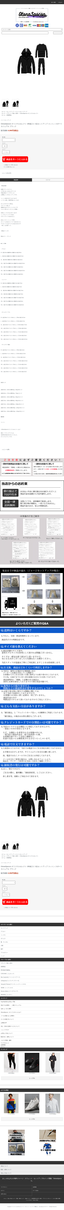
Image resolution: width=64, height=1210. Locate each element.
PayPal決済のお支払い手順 (8, 1001)
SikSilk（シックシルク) (7, 987)
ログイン (3, 1046)
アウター (3, 931)
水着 (2, 945)
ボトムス (3, 938)
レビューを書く (6, 449)
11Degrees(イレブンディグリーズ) (10, 980)
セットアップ (10, 111)
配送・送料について (20, 1198)
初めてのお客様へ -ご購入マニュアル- (11, 1005)
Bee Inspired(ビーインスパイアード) (10, 977)
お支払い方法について (6, 1033)
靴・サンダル (4, 942)
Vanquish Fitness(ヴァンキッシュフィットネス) (13, 984)
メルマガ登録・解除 (6, 1040)
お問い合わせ (3, 1193)
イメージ (48, 179)
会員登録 (3, 1044)
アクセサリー (4, 952)
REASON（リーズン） (7, 994)
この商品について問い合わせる (11, 165)
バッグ (2, 956)
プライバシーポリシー (47, 1198)
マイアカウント (5, 1043)
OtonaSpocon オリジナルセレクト (29, 113)
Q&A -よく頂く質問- (6, 1008)
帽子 (2, 949)
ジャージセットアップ (21, 111)
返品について (27, 1198)
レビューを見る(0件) (6, 173)
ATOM (37, 1200)
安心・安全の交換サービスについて (10, 1026)
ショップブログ (5, 1029)
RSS (34, 1200)
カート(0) (53, 2)
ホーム (3, 111)
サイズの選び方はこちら (9, 167)
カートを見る (35, 1190)
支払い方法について (11, 1198)
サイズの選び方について (7, 1019)
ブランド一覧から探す (12, 113)
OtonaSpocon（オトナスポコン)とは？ (11, 1012)
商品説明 (16, 179)
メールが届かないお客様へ (8, 1015)
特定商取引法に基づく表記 (37, 1198)
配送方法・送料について (7, 1036)
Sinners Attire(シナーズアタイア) (9, 991)
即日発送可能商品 (5, 970)
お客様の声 (4, 1022)
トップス (3, 935)
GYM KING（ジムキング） (8, 973)
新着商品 (9, 115)
